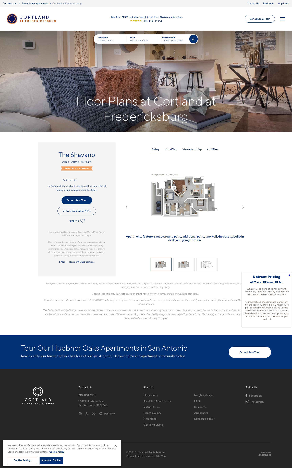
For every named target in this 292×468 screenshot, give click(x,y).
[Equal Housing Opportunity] (80, 413)
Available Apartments (157, 401)
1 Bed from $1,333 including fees (127, 17)
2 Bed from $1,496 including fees (164, 17)
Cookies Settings (22, 460)
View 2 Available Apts (77, 211)
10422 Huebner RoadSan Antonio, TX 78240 (93, 403)
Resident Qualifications (81, 261)
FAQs (62, 261)
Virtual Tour (171, 149)
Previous (126, 207)
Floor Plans (150, 395)
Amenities (149, 418)
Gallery (155, 149)
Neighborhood (203, 395)
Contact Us (253, 3)
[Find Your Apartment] (193, 39)
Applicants (283, 3)
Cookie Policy (56, 451)
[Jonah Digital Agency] (263, 454)
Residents (268, 3)
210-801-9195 (87, 395)
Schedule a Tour (260, 18)
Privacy (130, 455)
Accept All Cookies (51, 460)
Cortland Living (153, 424)
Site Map (161, 455)
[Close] (115, 445)
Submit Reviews (145, 455)
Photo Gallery (152, 412)
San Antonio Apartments (35, 3)
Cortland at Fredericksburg (67, 3)
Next (243, 207)
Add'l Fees (68, 180)
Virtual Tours (151, 407)
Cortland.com (10, 3)
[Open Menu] (282, 18)
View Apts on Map (192, 149)
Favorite (73, 220)
